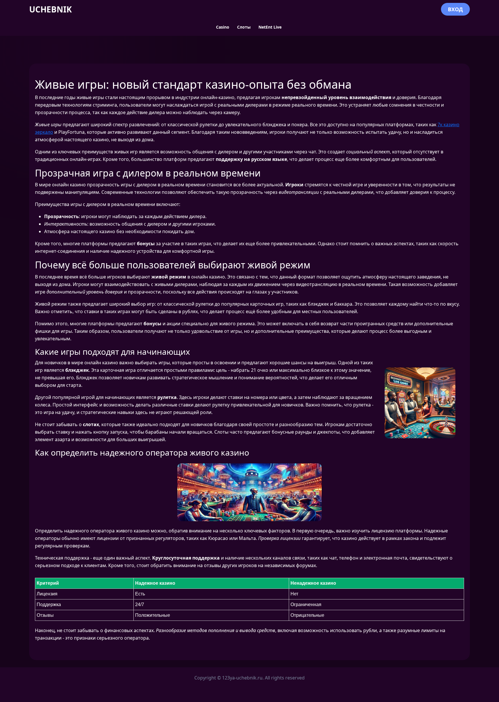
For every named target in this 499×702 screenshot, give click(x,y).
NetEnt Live (270, 27)
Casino (222, 27)
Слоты (244, 27)
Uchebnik (50, 9)
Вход (455, 9)
